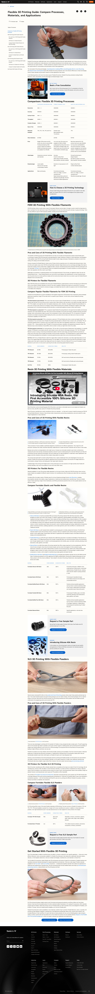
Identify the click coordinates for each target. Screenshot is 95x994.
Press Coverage (57, 969)
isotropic (37, 268)
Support (60, 1)
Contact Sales (79, 965)
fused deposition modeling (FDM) (55, 69)
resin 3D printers (73, 477)
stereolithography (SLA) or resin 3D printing (73, 69)
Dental (55, 943)
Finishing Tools (45, 941)
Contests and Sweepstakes (81, 991)
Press (55, 967)
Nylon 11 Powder (74, 803)
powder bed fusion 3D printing (54, 695)
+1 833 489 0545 (80, 962)
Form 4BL (33, 941)
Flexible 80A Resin (34, 537)
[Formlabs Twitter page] (11, 946)
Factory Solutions (80, 937)
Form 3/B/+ (38, 863)
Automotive (33, 967)
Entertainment (34, 978)
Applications (49, 1)
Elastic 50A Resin (34, 530)
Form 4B (33, 937)
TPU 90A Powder (39, 741)
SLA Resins (56, 934)
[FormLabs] (5, 1)
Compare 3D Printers (35, 954)
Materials (37, 1)
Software (43, 1)
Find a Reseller (80, 967)
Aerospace (33, 969)
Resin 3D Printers (34, 950)
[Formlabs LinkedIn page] (21, 946)
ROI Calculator (45, 971)
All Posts (12, 6)
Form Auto (33, 943)
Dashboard (67, 937)
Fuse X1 (32, 945)
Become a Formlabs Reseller (82, 969)
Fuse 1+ (32, 947)
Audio (32, 982)
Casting (55, 947)
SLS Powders (56, 937)
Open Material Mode (58, 950)
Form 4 (32, 934)
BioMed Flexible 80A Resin (51, 554)
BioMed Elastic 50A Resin (36, 554)
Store (91, 1)
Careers (55, 965)
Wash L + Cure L (46, 937)
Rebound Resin (33, 545)
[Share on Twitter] (81, 11)
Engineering (56, 941)
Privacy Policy (62, 991)
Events (44, 969)
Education (33, 976)
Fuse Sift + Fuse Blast (47, 939)
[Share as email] (85, 11)
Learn (55, 1)
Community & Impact (58, 971)
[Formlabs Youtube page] (17, 946)
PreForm (67, 934)
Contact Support (68, 965)
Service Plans (79, 934)
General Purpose (57, 939)
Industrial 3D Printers (35, 952)
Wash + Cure (45, 934)
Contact (65, 1)
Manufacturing (34, 965)
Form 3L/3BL (46, 863)
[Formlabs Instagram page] (14, 946)
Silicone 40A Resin (34, 515)
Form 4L (32, 939)
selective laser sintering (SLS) (37, 70)
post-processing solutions (77, 761)
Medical (55, 945)
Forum (44, 973)
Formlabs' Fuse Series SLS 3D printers (44, 774)
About (55, 962)
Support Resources (69, 962)
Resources (45, 967)
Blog (43, 965)
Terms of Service (70, 991)
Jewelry (32, 980)
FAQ (89, 991)
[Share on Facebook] (77, 11)
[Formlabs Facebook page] (8, 946)
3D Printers (31, 1)
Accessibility (67, 967)
